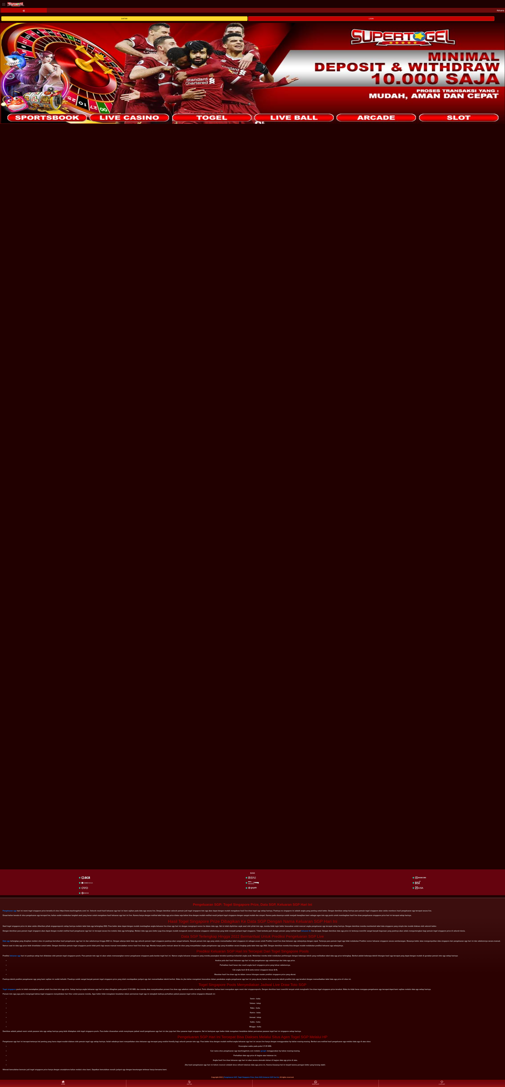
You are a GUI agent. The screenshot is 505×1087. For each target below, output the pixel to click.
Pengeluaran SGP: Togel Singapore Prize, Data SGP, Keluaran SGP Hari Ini (251, 1077)
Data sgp (6, 941)
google (263, 1051)
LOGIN (371, 19)
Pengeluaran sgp (9, 911)
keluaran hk (306, 931)
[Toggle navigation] (3, 4)
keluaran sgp (15, 956)
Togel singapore (9, 989)
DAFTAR (124, 19)
